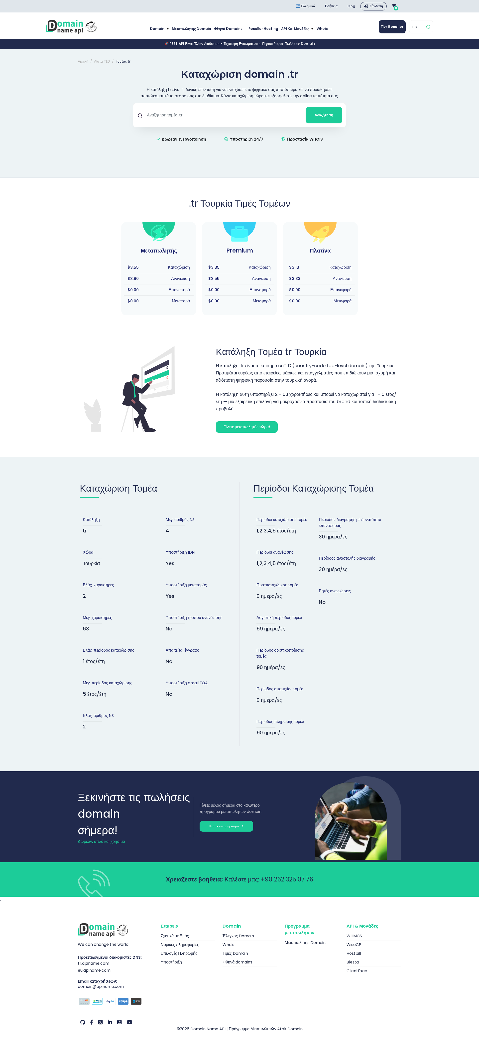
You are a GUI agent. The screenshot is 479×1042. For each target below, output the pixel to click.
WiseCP (354, 945)
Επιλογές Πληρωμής (179, 953)
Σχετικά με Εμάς (175, 936)
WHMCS (354, 936)
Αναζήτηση (324, 114)
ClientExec (357, 971)
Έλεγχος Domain (238, 936)
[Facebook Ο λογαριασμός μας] (91, 1022)
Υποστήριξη (171, 962)
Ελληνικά (307, 6)
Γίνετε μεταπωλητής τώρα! (247, 427)
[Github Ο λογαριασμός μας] (82, 1022)
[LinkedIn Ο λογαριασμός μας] (110, 1022)
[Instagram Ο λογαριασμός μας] (119, 1022)
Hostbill (354, 953)
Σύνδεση (376, 6)
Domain (157, 28)
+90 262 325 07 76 (287, 879)
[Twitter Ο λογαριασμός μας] (100, 1022)
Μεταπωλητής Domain (191, 28)
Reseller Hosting (263, 28)
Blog (351, 6)
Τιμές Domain (235, 953)
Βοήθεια (331, 6)
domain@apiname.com (101, 986)
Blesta (353, 962)
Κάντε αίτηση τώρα (224, 826)
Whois (322, 28)
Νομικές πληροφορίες (180, 945)
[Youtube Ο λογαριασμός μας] (129, 1022)
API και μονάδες (295, 28)
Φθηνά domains (228, 28)
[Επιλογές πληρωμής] (115, 1002)
